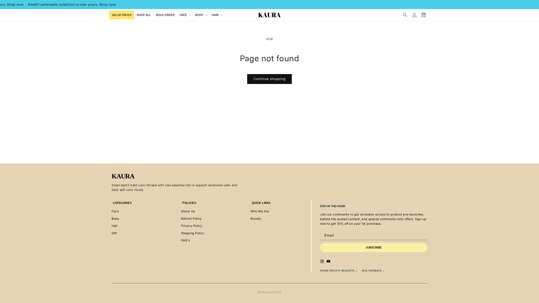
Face (115, 211)
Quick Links (261, 203)
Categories (122, 203)
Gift (114, 233)
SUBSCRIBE (374, 247)
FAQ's (185, 240)
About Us (188, 211)
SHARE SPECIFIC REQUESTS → (339, 270)
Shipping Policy (192, 233)
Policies (189, 203)
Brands (256, 218)
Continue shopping (269, 79)
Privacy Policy (191, 225)
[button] (185, 15)
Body (115, 218)
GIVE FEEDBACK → (373, 270)
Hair (114, 225)
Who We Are (260, 211)
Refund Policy (191, 218)
